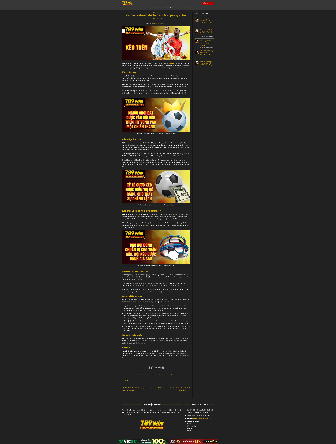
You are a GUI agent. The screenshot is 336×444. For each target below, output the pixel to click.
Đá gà (182, 8)
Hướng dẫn (156, 8)
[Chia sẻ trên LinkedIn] (162, 368)
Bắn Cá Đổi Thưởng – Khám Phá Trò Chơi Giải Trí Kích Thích (206, 53)
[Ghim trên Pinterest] (159, 368)
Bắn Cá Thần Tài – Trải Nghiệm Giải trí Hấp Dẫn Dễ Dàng (206, 63)
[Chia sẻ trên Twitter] (152, 368)
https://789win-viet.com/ (202, 418)
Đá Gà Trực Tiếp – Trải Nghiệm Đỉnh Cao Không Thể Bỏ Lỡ (206, 32)
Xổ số (177, 8)
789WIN (148, 8)
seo (164, 23)
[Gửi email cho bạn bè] (156, 368)
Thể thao (171, 8)
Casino (164, 8)
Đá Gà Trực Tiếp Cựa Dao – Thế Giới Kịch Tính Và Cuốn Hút (206, 21)
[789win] (131, 3)
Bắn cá (188, 8)
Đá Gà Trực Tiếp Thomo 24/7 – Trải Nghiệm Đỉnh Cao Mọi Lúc (206, 42)
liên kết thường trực (169, 374)
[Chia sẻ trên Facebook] (149, 368)
